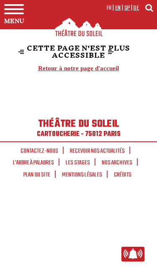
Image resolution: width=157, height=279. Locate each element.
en (118, 8)
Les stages (78, 163)
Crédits (122, 175)
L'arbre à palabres (33, 163)
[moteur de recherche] (149, 7)
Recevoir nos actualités (97, 151)
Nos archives (117, 163)
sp (127, 8)
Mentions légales (82, 175)
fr (109, 8)
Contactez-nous (39, 151)
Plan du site (36, 175)
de (136, 8)
